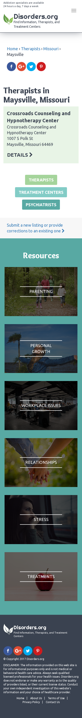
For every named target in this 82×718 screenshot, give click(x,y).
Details (18, 155)
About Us (36, 698)
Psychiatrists (41, 204)
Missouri (51, 48)
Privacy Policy (31, 702)
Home (12, 48)
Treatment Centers (41, 192)
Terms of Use (56, 698)
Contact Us (53, 702)
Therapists (30, 48)
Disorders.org (37, 20)
